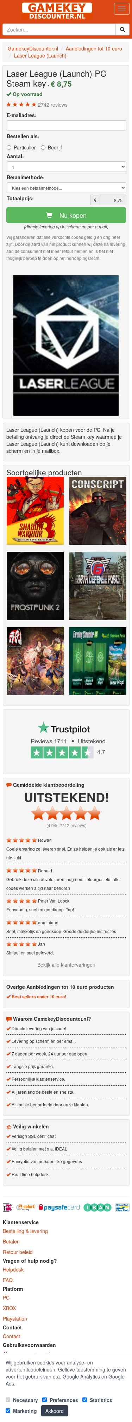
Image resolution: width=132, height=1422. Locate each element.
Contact (11, 1336)
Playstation (15, 1318)
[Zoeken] (122, 29)
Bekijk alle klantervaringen (66, 964)
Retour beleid (18, 1251)
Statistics (100, 1399)
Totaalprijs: (20, 198)
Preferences (63, 1399)
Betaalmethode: (26, 177)
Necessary (25, 1399)
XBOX (9, 1308)
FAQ (8, 1279)
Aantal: (15, 156)
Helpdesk (13, 1269)
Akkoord (54, 1410)
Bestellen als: (23, 136)
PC (6, 1297)
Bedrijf (55, 147)
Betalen (11, 1241)
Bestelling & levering (25, 1230)
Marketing (24, 1410)
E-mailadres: (22, 115)
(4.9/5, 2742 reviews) (66, 825)
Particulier (25, 147)
